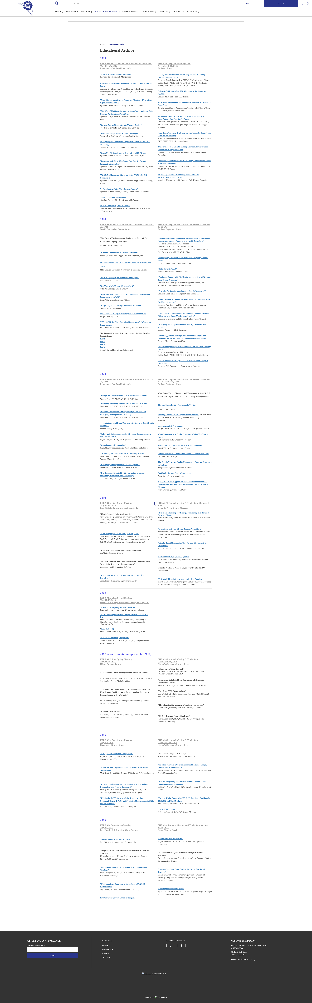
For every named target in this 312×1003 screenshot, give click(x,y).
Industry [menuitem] (163, 12)
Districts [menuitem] (85, 12)
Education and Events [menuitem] (106, 12)
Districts (105, 957)
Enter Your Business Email (36, 945)
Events (104, 953)
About (104, 945)
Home (102, 44)
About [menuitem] (58, 12)
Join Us (281, 3)
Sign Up (52, 955)
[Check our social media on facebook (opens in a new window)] (181, 945)
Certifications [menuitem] (130, 12)
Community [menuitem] (148, 12)
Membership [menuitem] (72, 12)
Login (246, 3)
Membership (106, 949)
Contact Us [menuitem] (178, 12)
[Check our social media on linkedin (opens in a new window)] (170, 945)
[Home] (26, 8)
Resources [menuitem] (192, 12)
